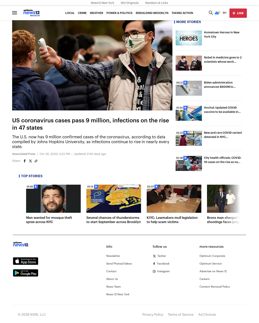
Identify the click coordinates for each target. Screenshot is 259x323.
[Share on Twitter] (30, 161)
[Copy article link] (36, 161)
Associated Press (23, 154)
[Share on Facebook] (24, 161)
